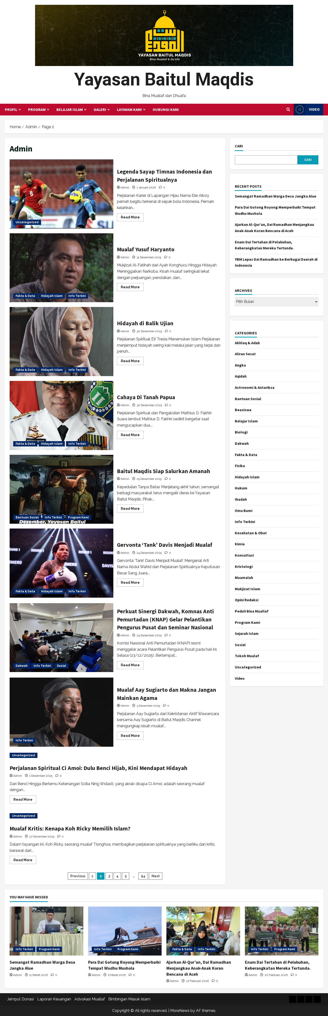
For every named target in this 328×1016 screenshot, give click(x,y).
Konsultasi (244, 555)
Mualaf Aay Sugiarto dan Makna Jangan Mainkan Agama (61, 712)
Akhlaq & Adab (247, 342)
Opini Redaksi (246, 599)
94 (143, 876)
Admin (125, 187)
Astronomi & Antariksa (254, 387)
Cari (239, 146)
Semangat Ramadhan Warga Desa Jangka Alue (275, 196)
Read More (132, 218)
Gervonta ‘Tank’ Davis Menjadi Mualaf (61, 563)
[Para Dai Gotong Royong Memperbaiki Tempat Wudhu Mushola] (125, 931)
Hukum (241, 488)
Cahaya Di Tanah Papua (61, 415)
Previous (77, 876)
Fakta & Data (25, 296)
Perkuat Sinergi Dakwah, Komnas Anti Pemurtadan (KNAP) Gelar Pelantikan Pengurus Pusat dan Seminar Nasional (61, 637)
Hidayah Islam (51, 296)
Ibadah (241, 499)
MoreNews (179, 1010)
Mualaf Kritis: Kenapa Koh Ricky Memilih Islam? (70, 828)
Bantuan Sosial (27, 517)
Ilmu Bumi (243, 510)
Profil (11, 109)
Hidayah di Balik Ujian (61, 341)
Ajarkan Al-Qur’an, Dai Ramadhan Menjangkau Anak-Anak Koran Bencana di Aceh (198, 968)
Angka (240, 365)
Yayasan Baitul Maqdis (164, 79)
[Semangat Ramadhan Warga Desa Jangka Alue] (46, 931)
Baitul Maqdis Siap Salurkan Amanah (61, 489)
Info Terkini (77, 296)
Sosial (61, 665)
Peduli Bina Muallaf (251, 611)
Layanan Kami (129, 109)
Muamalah (244, 577)
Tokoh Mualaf (247, 655)
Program (37, 109)
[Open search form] (288, 109)
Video (314, 109)
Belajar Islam (69, 109)
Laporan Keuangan (54, 999)
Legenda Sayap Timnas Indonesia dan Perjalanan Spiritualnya (61, 193)
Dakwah (22, 665)
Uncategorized (27, 222)
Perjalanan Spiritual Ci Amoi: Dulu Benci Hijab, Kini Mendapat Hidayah (98, 768)
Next (156, 876)
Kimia (240, 543)
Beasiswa (243, 409)
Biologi (241, 432)
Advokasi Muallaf (89, 999)
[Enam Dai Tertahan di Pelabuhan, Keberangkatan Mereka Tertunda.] (282, 931)
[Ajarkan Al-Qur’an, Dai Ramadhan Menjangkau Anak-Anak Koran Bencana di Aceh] (203, 931)
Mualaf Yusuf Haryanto (61, 267)
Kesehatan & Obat (251, 532)
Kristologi (244, 566)
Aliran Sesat (245, 353)
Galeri (100, 109)
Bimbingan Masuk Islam (129, 999)
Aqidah (241, 376)
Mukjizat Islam (247, 588)
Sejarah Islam (247, 633)
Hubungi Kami (166, 109)
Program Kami (78, 517)
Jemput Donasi (20, 999)
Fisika (240, 465)
